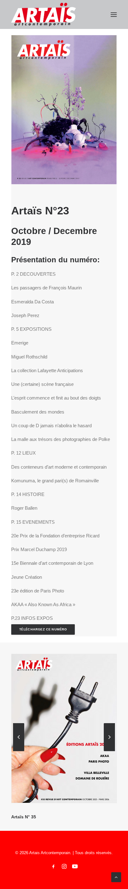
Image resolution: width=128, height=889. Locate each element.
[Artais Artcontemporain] (43, 14)
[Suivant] (109, 751)
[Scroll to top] (116, 876)
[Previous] (18, 751)
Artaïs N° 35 (23, 816)
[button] (113, 14)
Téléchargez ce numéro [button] (43, 629)
